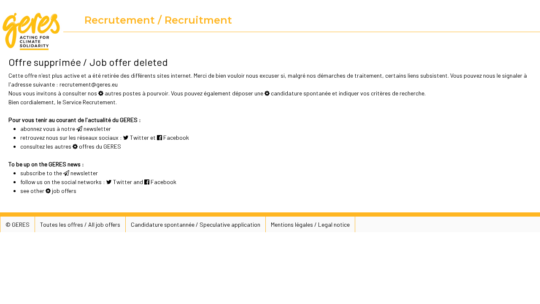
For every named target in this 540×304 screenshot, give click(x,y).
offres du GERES (100, 146)
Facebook (176, 137)
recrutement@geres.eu (88, 84)
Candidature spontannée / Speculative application (195, 224)
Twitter (139, 137)
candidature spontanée (301, 93)
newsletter (97, 128)
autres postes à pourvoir (136, 93)
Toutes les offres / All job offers (80, 224)
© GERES (17, 224)
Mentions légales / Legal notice (310, 224)
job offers (64, 190)
